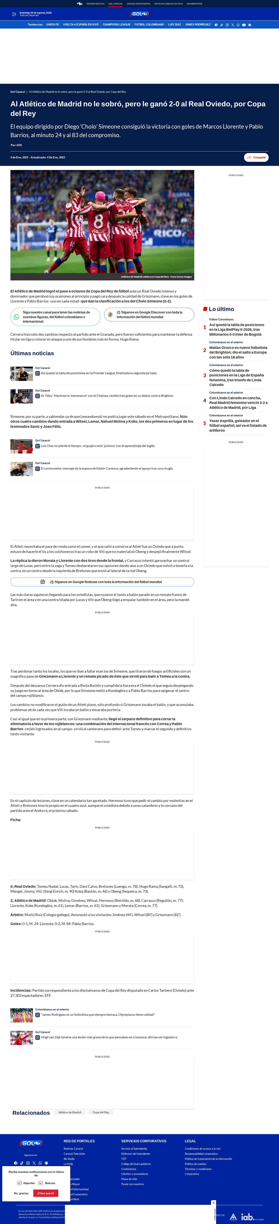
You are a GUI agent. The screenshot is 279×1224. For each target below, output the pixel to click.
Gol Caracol (115, 4)
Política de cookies (195, 1164)
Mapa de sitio (129, 1179)
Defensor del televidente (135, 1154)
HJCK (67, 1169)
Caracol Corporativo (75, 1194)
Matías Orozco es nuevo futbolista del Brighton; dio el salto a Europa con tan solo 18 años (238, 352)
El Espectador (72, 1179)
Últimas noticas (95, 4)
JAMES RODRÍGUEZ (198, 24)
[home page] (80, 3)
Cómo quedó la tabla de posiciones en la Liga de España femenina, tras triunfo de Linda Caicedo (236, 377)
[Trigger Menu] (14, 14)
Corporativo (192, 1174)
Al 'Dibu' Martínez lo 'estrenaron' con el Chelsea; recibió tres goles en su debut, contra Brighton (107, 395)
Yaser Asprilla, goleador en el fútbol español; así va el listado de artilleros (238, 425)
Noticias (50, 1183)
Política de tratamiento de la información (208, 1159)
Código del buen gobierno (136, 1164)
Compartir (259, 157)
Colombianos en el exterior (52, 1009)
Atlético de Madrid (69, 1112)
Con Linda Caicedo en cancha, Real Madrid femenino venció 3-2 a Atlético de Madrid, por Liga (238, 403)
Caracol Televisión (74, 1154)
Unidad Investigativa (138, 4)
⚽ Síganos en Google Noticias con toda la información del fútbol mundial (106, 582)
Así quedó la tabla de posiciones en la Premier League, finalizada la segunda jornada (99, 373)
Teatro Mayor (72, 1184)
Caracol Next (71, 1199)
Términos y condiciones (198, 1169)
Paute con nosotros (132, 1184)
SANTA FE (52, 24)
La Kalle (68, 1164)
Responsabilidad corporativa (201, 1154)
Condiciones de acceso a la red (202, 1149)
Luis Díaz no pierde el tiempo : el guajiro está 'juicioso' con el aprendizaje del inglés (98, 446)
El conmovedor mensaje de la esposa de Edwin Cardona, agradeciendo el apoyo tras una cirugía (107, 468)
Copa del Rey (101, 1112)
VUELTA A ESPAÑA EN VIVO (81, 24)
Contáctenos (128, 1169)
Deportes (29, 1183)
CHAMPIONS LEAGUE (117, 24)
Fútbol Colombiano (221, 319)
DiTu (66, 1174)
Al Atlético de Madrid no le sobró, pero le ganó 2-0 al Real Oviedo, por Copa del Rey (77, 91)
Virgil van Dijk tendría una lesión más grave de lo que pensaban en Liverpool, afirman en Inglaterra (109, 1037)
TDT (123, 1159)
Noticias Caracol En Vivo (168, 4)
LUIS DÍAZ (174, 24)
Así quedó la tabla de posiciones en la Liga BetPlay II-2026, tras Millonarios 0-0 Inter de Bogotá (236, 329)
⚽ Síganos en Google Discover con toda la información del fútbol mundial (149, 314)
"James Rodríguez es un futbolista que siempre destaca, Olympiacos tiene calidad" (98, 1014)
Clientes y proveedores (134, 1174)
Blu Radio (69, 1159)
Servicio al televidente (134, 1149)
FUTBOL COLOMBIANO (149, 24)
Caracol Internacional (76, 1189)
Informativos (194, 4)
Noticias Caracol (73, 1149)
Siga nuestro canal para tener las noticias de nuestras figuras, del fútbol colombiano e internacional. (56, 316)
